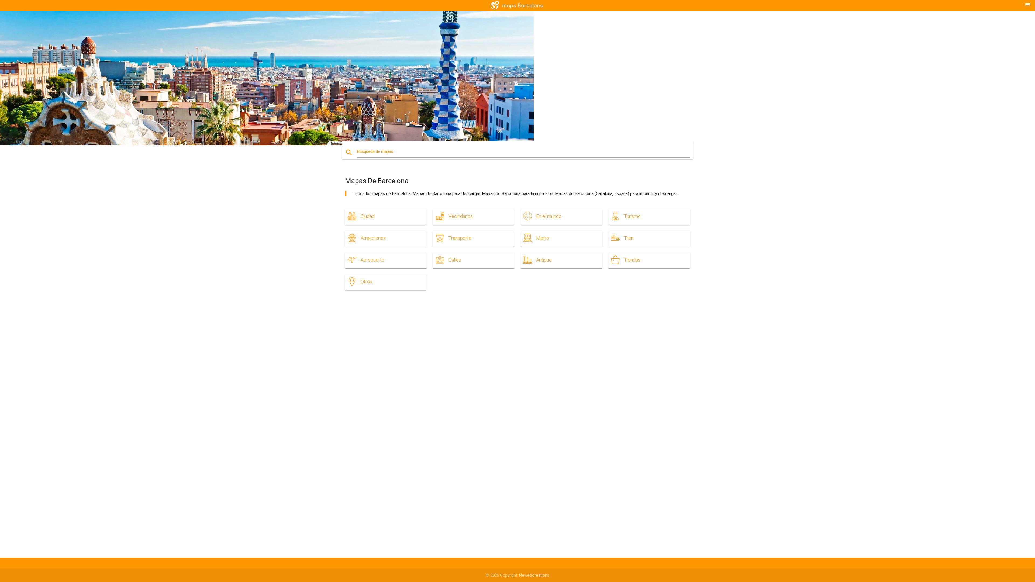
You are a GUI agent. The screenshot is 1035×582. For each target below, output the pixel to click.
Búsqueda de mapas (375, 151)
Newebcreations (534, 575)
